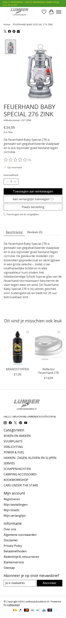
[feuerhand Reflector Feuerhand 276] (48, 347)
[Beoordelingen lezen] (15, 160)
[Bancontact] (38, 610)
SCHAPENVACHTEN (17, 469)
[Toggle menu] (58, 12)
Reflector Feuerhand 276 (48, 371)
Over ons (10, 529)
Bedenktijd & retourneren (21, 557)
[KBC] (44, 610)
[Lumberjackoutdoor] (19, 12)
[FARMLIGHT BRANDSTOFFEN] (17, 347)
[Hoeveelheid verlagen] (7, 181)
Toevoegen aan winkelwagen (33, 191)
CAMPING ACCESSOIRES (20, 474)
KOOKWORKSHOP (16, 480)
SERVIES (9, 463)
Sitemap (9, 568)
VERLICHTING (13, 447)
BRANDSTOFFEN (17, 369)
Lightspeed (13, 604)
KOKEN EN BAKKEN (17, 436)
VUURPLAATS (13, 441)
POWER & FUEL (14, 452)
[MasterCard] (26, 610)
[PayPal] (20, 610)
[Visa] (32, 610)
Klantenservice (14, 562)
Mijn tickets (11, 510)
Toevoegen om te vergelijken (22, 214)
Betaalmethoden (15, 551)
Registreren (12, 499)
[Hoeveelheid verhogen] (14, 181)
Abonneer (49, 583)
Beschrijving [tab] (14, 232)
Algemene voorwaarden (20, 535)
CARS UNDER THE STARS (21, 485)
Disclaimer (11, 540)
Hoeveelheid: (11, 175)
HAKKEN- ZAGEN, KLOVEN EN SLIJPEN (30, 458)
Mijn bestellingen (15, 505)
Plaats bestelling (33, 207)
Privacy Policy (13, 546)
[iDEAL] (14, 610)
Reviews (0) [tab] (34, 232)
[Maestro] (49, 610)
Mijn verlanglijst (15, 516)
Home (7, 24)
